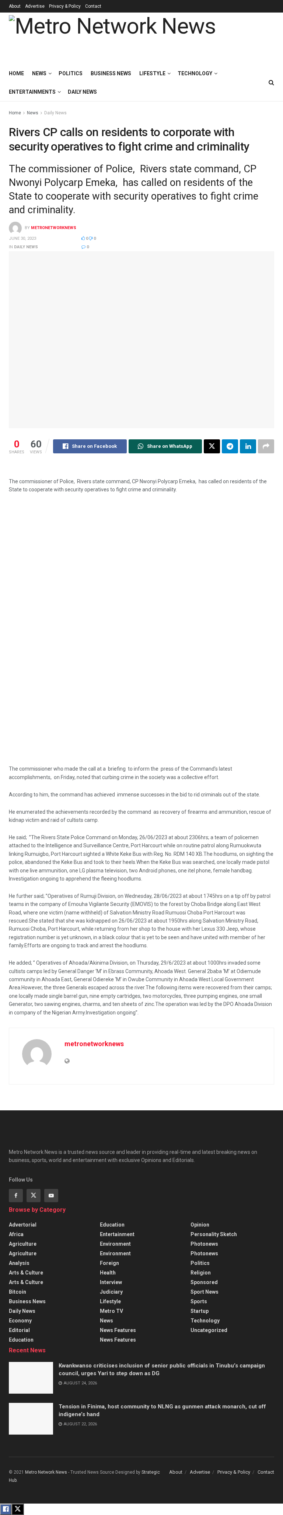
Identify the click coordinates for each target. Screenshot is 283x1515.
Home (16, 73)
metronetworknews (53, 228)
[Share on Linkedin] (248, 446)
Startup (200, 1311)
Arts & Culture (26, 1273)
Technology (195, 73)
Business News (111, 73)
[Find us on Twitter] (34, 1195)
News (39, 73)
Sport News (205, 1292)
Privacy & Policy (65, 6)
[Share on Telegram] (230, 446)
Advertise (35, 6)
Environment (115, 1244)
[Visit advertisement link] (147, 633)
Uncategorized (209, 1330)
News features (118, 1330)
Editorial (19, 1330)
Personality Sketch (214, 1234)
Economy (20, 1321)
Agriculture (22, 1244)
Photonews (204, 1244)
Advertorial (22, 1225)
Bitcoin (17, 1292)
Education (21, 1340)
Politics (71, 73)
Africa (16, 1234)
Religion (201, 1273)
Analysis (19, 1263)
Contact (93, 6)
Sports (199, 1301)
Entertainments (32, 92)
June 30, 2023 (22, 238)
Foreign (109, 1263)
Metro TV (111, 1311)
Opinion (200, 1225)
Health (108, 1273)
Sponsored (204, 1282)
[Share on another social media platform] (266, 446)
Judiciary (111, 1292)
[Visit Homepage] (112, 38)
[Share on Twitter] (212, 446)
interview (111, 1282)
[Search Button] (271, 82)
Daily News (82, 92)
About (15, 6)
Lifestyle (152, 73)
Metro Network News (46, 1472)
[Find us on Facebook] (16, 1195)
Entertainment (117, 1234)
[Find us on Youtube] (51, 1195)
